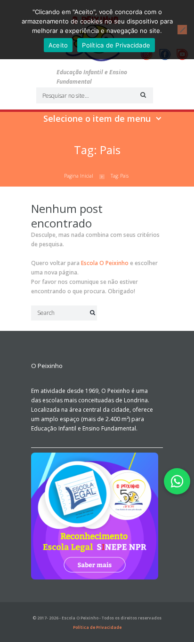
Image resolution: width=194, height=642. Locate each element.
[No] (182, 29)
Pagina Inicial (78, 175)
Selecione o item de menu (97, 118)
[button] (177, 481)
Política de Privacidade (97, 627)
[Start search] (142, 95)
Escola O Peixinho (105, 263)
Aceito (58, 45)
